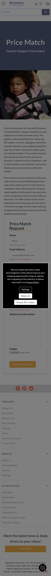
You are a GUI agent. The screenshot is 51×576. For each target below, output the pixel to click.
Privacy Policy (32, 282)
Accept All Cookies (25, 302)
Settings (25, 289)
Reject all (25, 296)
